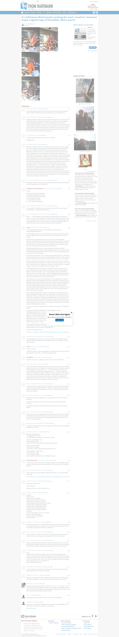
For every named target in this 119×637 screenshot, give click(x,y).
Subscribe (59, 320)
